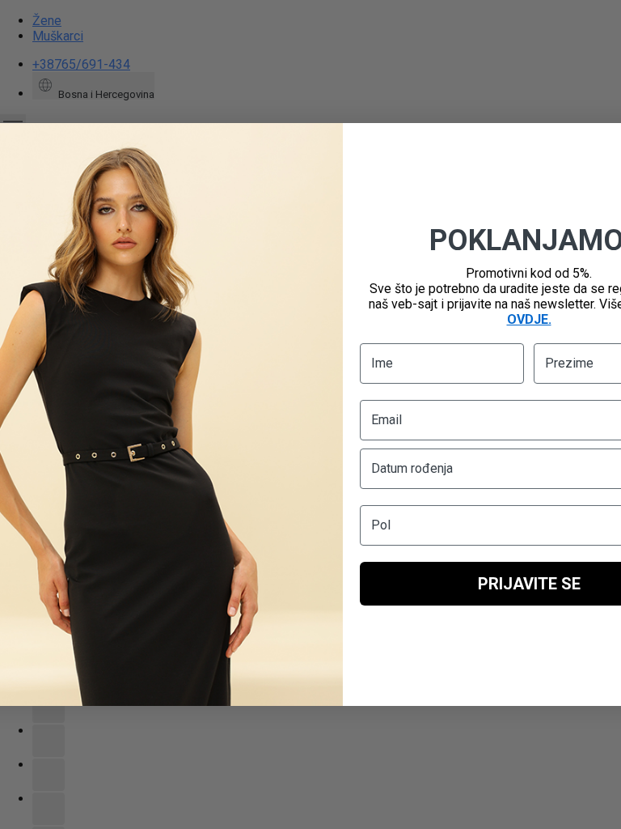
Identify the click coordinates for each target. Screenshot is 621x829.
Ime (382, 363)
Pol (381, 525)
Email (386, 419)
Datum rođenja (412, 468)
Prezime (569, 363)
